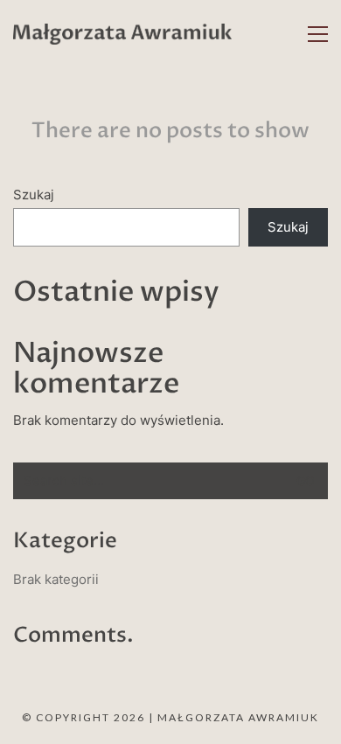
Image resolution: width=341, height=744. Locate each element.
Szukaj (33, 194)
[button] (318, 34)
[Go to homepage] (122, 34)
